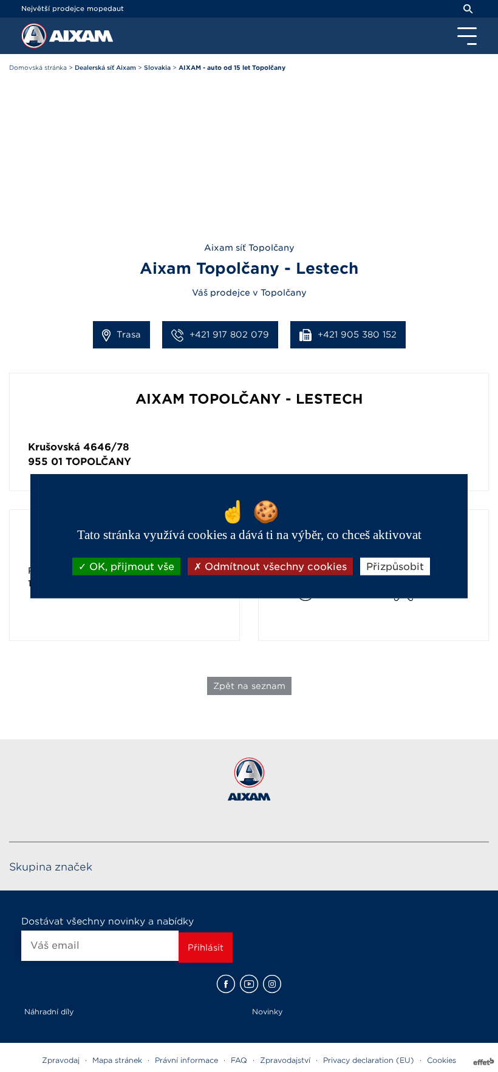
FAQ (239, 1060)
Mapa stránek (117, 1060)
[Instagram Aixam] (272, 984)
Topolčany (98, 461)
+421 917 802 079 (229, 334)
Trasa (129, 334)
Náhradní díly (48, 1011)
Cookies (441, 1060)
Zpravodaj (61, 1060)
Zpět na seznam (249, 686)
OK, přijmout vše (130, 566)
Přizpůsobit (395, 566)
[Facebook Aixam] (226, 984)
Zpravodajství (285, 1060)
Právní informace (186, 1060)
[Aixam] (35, 39)
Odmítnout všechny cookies (274, 566)
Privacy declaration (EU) (368, 1060)
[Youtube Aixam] (249, 984)
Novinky (267, 1011)
